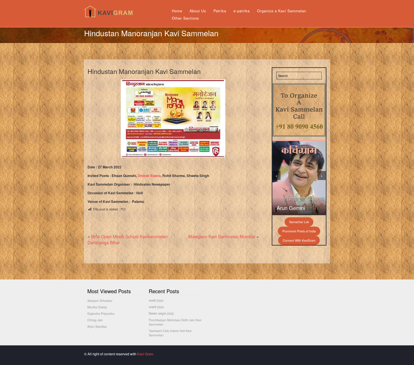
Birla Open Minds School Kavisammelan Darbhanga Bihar (128, 239)
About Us (198, 10)
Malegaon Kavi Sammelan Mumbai (221, 236)
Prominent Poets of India (299, 231)
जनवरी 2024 (156, 307)
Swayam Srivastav (99, 300)
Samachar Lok (299, 222)
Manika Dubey (97, 307)
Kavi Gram (145, 353)
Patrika (219, 10)
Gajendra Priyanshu (100, 313)
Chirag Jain (95, 320)
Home (177, 10)
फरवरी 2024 (156, 300)
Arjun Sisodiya (97, 326)
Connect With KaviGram (299, 240)
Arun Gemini (291, 207)
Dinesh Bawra (149, 175)
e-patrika (242, 10)
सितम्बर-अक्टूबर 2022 (161, 313)
